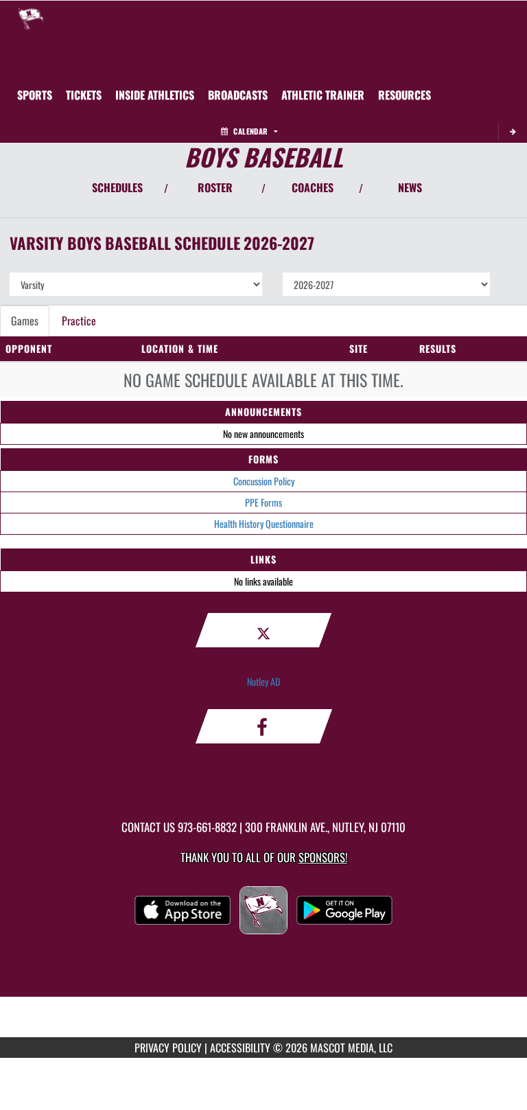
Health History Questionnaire (264, 523)
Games (24, 320)
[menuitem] (83, 94)
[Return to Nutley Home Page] (30, 18)
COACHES (312, 187)
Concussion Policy (263, 481)
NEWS (410, 187)
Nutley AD (263, 681)
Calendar (250, 131)
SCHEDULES (117, 187)
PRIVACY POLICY (168, 1047)
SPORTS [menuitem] (34, 94)
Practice (79, 320)
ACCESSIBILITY (240, 1047)
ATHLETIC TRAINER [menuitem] (322, 94)
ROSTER (215, 187)
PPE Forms (263, 502)
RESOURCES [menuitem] (404, 94)
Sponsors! (322, 857)
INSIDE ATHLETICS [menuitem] (154, 94)
